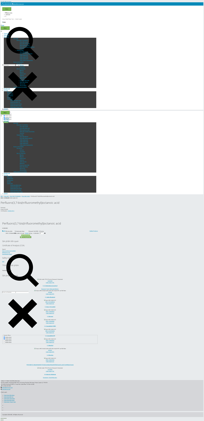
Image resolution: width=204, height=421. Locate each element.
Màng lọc (22, 78)
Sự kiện (9, 97)
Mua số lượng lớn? (25, 235)
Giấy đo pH (23, 73)
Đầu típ (22, 72)
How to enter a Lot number (9, 250)
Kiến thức (9, 92)
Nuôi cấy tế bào (24, 82)
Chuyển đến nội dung (6, 1)
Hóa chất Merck (24, 52)
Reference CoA (6, 252)
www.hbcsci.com (6, 389)
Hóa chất (15, 38)
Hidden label (8, 115)
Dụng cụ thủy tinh (24, 80)
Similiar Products (94, 231)
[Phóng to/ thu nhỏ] (5, 418)
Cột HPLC (22, 67)
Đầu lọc (22, 70)
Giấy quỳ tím (23, 77)
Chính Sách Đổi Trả (15, 102)
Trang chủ (6, 33)
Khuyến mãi (7, 88)
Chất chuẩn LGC (24, 55)
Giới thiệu (6, 35)
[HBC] (2, 25)
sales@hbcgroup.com (18, 4)
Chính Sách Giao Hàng (16, 104)
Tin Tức (6, 90)
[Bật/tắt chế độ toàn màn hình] (4, 418)
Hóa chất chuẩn (24, 42)
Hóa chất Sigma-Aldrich (26, 53)
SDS (4, 231)
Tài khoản (7, 14)
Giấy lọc (22, 75)
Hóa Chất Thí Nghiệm (22, 40)
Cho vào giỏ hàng (26, 237)
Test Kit (22, 48)
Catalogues (10, 95)
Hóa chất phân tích (25, 43)
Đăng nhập (9, 12)
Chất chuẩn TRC (24, 57)
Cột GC (22, 65)
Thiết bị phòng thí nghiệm (20, 87)
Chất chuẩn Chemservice (26, 60)
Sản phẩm (6, 37)
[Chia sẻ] (2, 418)
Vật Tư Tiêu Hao (21, 68)
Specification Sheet (7, 254)
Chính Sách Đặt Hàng (15, 100)
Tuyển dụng (10, 93)
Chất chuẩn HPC (24, 58)
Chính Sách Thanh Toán (16, 107)
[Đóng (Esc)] (1, 418)
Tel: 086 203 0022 (7, 4)
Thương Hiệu (20, 50)
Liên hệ (5, 109)
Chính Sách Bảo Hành (15, 105)
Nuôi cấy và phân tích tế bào (27, 47)
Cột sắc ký (19, 63)
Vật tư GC (22, 83)
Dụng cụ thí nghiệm (18, 62)
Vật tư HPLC (23, 85)
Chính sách (10, 99)
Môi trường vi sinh (24, 45)
